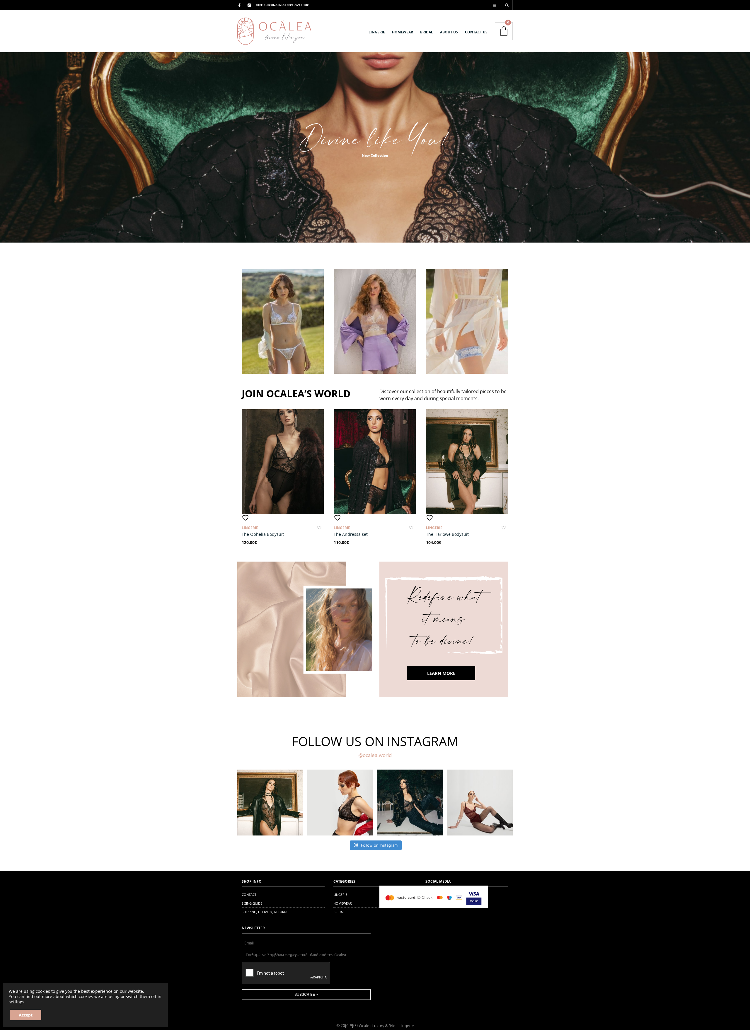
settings (16, 1002)
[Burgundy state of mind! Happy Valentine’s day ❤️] (480, 802)
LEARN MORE (441, 673)
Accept (26, 1015)
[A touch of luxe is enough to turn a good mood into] (270, 802)
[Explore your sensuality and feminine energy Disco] (340, 802)
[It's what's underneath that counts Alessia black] (410, 802)
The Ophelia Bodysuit (263, 534)
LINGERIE (377, 32)
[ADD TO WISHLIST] (283, 517)
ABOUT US (449, 32)
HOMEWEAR (402, 32)
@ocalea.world (375, 755)
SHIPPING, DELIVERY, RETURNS (265, 912)
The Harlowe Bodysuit (447, 534)
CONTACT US (476, 32)
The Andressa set (351, 534)
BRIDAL (426, 32)
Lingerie (250, 527)
